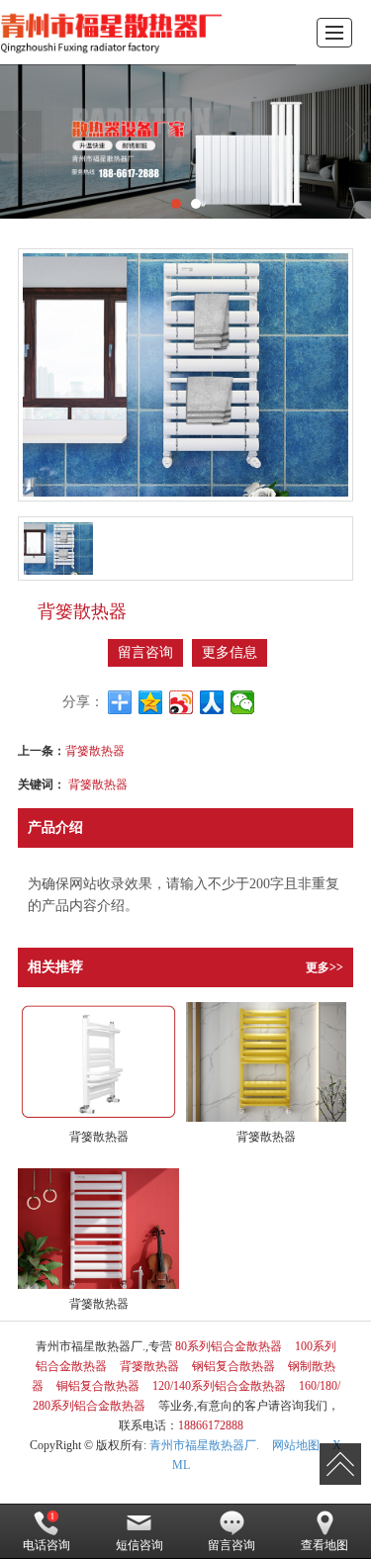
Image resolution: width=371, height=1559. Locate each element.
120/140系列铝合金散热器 (219, 1386)
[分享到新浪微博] (181, 702)
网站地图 (296, 1445)
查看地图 (324, 1545)
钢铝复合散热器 (233, 1366)
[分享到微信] (243, 702)
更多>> (324, 967)
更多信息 (229, 652)
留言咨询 (145, 652)
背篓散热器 (95, 749)
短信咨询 (139, 1545)
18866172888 (210, 1425)
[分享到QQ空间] (151, 702)
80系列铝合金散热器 (228, 1346)
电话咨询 (46, 1545)
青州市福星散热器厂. (204, 1445)
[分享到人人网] (212, 702)
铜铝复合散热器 (97, 1386)
